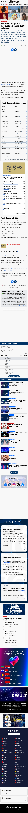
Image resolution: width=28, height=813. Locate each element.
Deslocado (7, 361)
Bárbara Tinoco (5, 116)
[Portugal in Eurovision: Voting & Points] (17, 251)
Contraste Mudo (18, 156)
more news (14, 472)
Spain (17, 771)
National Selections (13, 159)
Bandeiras (17, 111)
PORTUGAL (4, 21)
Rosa (8, 358)
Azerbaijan (5, 747)
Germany (5, 771)
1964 (5, 256)
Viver (16, 146)
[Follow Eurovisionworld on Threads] (18, 484)
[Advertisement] (14, 67)
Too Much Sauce (18, 141)
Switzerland (18, 775)
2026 (2, 358)
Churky (3, 118)
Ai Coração (17, 138)
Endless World (18, 143)
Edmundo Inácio (5, 126)
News (6, 4)
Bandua (3, 111)
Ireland (4, 778)
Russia (17, 761)
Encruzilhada (17, 118)
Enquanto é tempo (19, 148)
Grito (6, 364)
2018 (9, 349)
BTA (24, 547)
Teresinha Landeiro (6, 148)
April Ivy (3, 109)
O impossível (17, 151)
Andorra (5, 740)
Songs (19, 4)
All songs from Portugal (13, 376)
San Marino (18, 762)
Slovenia (18, 770)
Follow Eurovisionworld (14, 478)
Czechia (5, 761)
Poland (17, 755)
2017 (12, 268)
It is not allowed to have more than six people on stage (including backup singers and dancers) (13, 799)
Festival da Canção (5, 84)
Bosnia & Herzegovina (7, 752)
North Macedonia (20, 752)
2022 (2, 369)
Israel (4, 780)
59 (26, 366)
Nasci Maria (17, 121)
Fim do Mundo (18, 131)
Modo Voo (17, 109)
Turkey (17, 777)
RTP (16, 285)
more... (26, 353)
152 (26, 364)
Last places (3, 349)
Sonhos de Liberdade (19, 114)
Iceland (5, 777)
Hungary (5, 775)
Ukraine (17, 778)
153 (26, 372)
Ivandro (3, 133)
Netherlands (19, 750)
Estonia (5, 764)
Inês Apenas (4, 131)
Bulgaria (5, 754)
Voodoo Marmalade (6, 153)
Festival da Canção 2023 (22, 159)
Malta (17, 741)
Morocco (18, 748)
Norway (18, 754)
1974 (14, 349)
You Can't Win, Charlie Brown (7, 156)
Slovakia (18, 768)
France (4, 768)
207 (26, 369)
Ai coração (7, 367)
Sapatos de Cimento (19, 128)
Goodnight (17, 116)
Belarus (5, 748)
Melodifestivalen (6, 562)
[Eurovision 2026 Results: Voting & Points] (14, 694)
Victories (2, 347)
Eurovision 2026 (14, 653)
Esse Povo (4, 128)
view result (14, 644)
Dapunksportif (5, 123)
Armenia (5, 741)
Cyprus (4, 759)
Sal (2, 146)
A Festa (16, 126)
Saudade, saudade (8, 370)
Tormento (17, 153)
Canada (5, 755)
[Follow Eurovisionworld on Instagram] (3, 2)
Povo (16, 133)
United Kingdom (19, 780)
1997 (11, 349)
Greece (5, 773)
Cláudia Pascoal (5, 121)
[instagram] (21, 306)
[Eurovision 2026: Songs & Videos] (14, 661)
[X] (23, 306)
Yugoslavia (18, 782)
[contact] (19, 306)
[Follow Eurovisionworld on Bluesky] (22, 484)
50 (26, 361)
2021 (2, 372)
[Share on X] (15, 49)
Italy (4, 782)
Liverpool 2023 (12, 287)
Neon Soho (4, 143)
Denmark (5, 762)
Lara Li (3, 136)
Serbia (17, 764)
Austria (4, 745)
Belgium (5, 750)
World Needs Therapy (19, 123)
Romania (18, 759)
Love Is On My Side (8, 373)
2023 (2, 366)
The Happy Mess (5, 151)
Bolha (3, 114)
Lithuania (18, 738)
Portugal (4, 285)
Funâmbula (17, 136)
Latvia (4, 784)
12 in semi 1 (24, 358)
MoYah (3, 141)
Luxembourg (19, 740)
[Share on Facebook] (12, 49)
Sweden (22, 554)
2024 (2, 364)
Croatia (4, 757)
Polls (17, 287)
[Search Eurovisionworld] (2, 4)
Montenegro (19, 747)
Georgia (5, 770)
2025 (2, 361)
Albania (5, 738)
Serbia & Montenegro (21, 766)
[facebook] (25, 306)
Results (12, 4)
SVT (24, 577)
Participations (3, 346)
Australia (5, 743)
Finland (5, 766)
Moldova (18, 743)
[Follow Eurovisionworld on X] (5, 2)
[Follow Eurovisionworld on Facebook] (1, 2)
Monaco (18, 745)
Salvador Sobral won (22, 268)
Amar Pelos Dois (8, 270)
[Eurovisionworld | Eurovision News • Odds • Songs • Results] (14, 1)
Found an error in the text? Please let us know (14, 309)
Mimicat (3, 138)
